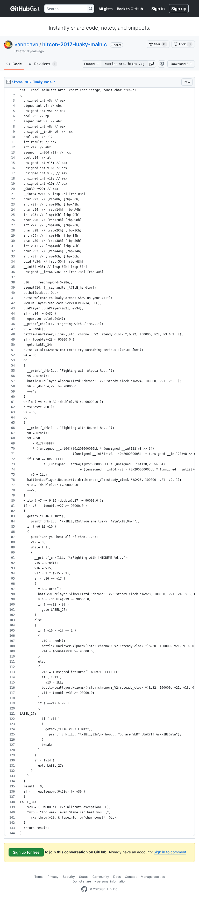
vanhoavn (26, 44)
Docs (117, 877)
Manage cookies (153, 877)
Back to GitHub (130, 8)
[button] (151, 64)
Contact (131, 877)
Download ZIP (181, 64)
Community (101, 877)
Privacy (53, 877)
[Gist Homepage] (25, 8)
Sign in (158, 8)
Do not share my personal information (99, 881)
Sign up (178, 8)
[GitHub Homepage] (84, 889)
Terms (38, 877)
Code (17, 64)
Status (83, 877)
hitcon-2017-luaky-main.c (74, 44)
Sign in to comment (170, 852)
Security (69, 877)
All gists (105, 8)
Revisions (44, 64)
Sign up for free (26, 852)
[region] (99, 462)
